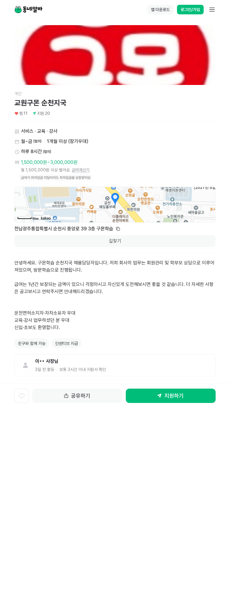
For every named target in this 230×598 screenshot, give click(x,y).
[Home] (28, 9)
